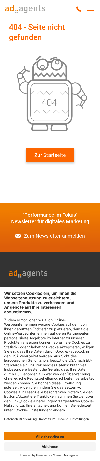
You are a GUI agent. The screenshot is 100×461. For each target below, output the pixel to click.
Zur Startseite (50, 155)
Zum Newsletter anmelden (54, 236)
